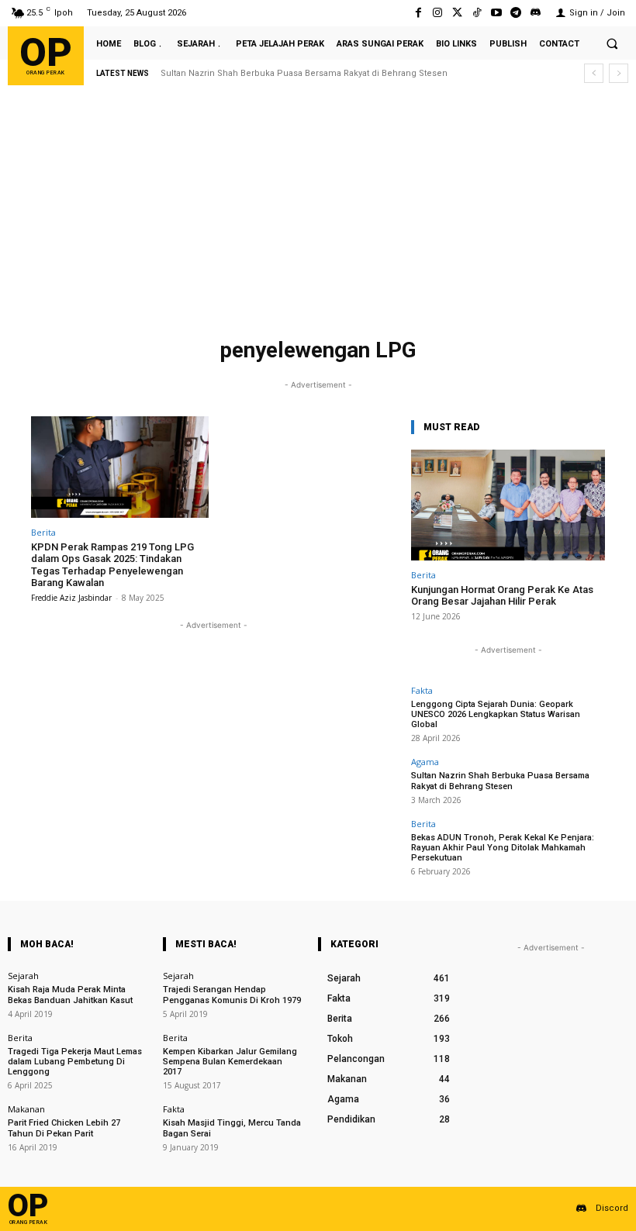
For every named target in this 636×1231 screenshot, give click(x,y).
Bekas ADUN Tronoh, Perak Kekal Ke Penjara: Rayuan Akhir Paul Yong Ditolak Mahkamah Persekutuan (502, 848)
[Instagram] (438, 12)
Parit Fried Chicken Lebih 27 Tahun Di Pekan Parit (64, 1128)
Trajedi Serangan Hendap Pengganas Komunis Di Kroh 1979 (232, 994)
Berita (43, 532)
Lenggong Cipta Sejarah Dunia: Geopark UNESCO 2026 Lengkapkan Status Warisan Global (495, 714)
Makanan (26, 1109)
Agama (425, 761)
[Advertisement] (318, 214)
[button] (612, 43)
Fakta (422, 690)
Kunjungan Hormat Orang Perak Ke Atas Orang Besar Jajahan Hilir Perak (502, 596)
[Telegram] (516, 12)
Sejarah (23, 975)
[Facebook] (418, 12)
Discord (612, 1208)
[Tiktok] (476, 12)
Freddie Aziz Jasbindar (71, 597)
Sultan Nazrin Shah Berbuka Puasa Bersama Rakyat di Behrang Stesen (500, 781)
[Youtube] (496, 12)
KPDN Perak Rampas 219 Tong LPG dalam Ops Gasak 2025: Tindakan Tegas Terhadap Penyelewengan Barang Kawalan (112, 565)
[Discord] (535, 12)
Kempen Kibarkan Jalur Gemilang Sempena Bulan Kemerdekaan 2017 (230, 1062)
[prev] (593, 73)
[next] (618, 73)
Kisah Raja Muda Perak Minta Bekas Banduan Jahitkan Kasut (70, 994)
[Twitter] (457, 12)
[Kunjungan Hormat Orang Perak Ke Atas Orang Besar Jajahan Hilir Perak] (508, 505)
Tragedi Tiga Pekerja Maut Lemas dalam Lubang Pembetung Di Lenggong (75, 1062)
